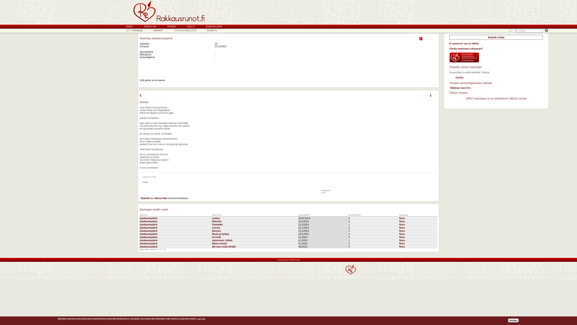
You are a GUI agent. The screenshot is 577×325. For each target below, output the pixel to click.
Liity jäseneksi (134, 30)
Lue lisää (201, 319)
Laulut (191, 26)
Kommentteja (355, 215)
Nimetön (216, 221)
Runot (130, 26)
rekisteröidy (160, 198)
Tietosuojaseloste (185, 30)
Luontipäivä (303, 215)
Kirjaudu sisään (496, 37)
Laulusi (216, 218)
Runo (323, 193)
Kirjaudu (145, 198)
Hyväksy (513, 320)
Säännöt (158, 30)
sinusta (216, 227)
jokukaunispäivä (148, 218)
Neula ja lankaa (220, 234)
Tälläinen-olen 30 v (460, 88)
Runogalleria (214, 26)
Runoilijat (150, 26)
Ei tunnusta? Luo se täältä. (464, 43)
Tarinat (171, 26)
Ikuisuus (216, 230)
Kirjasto (212, 30)
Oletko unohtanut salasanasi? (466, 48)
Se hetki (216, 237)
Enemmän (217, 224)
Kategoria (403, 215)
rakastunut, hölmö (222, 240)
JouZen (459, 77)
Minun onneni (219, 243)
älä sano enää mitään (224, 246)
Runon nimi (217, 215)
